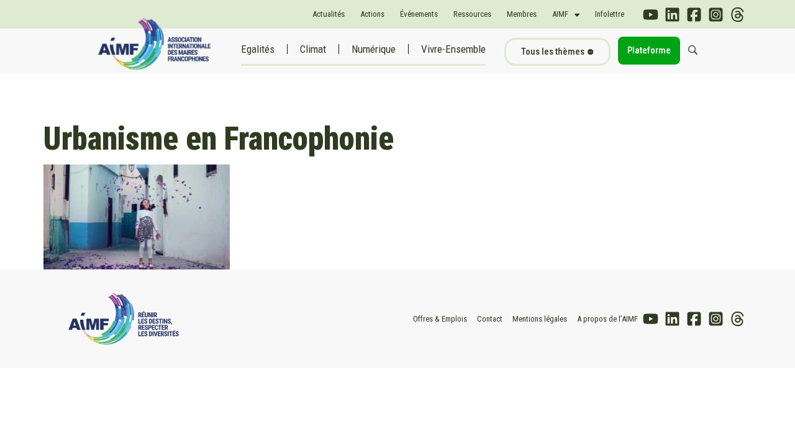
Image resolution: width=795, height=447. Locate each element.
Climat (313, 49)
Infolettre (609, 14)
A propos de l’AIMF (607, 318)
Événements (419, 14)
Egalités (258, 49)
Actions (372, 14)
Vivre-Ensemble (453, 49)
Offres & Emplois (440, 318)
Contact (489, 318)
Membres (522, 14)
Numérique (374, 49)
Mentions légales (539, 318)
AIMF (560, 14)
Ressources (472, 14)
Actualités (328, 14)
